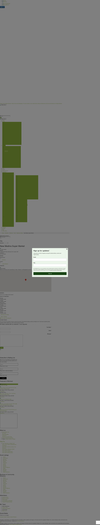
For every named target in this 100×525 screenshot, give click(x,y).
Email (34, 257)
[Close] (67, 249)
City (34, 262)
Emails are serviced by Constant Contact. (56, 270)
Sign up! (50, 273)
